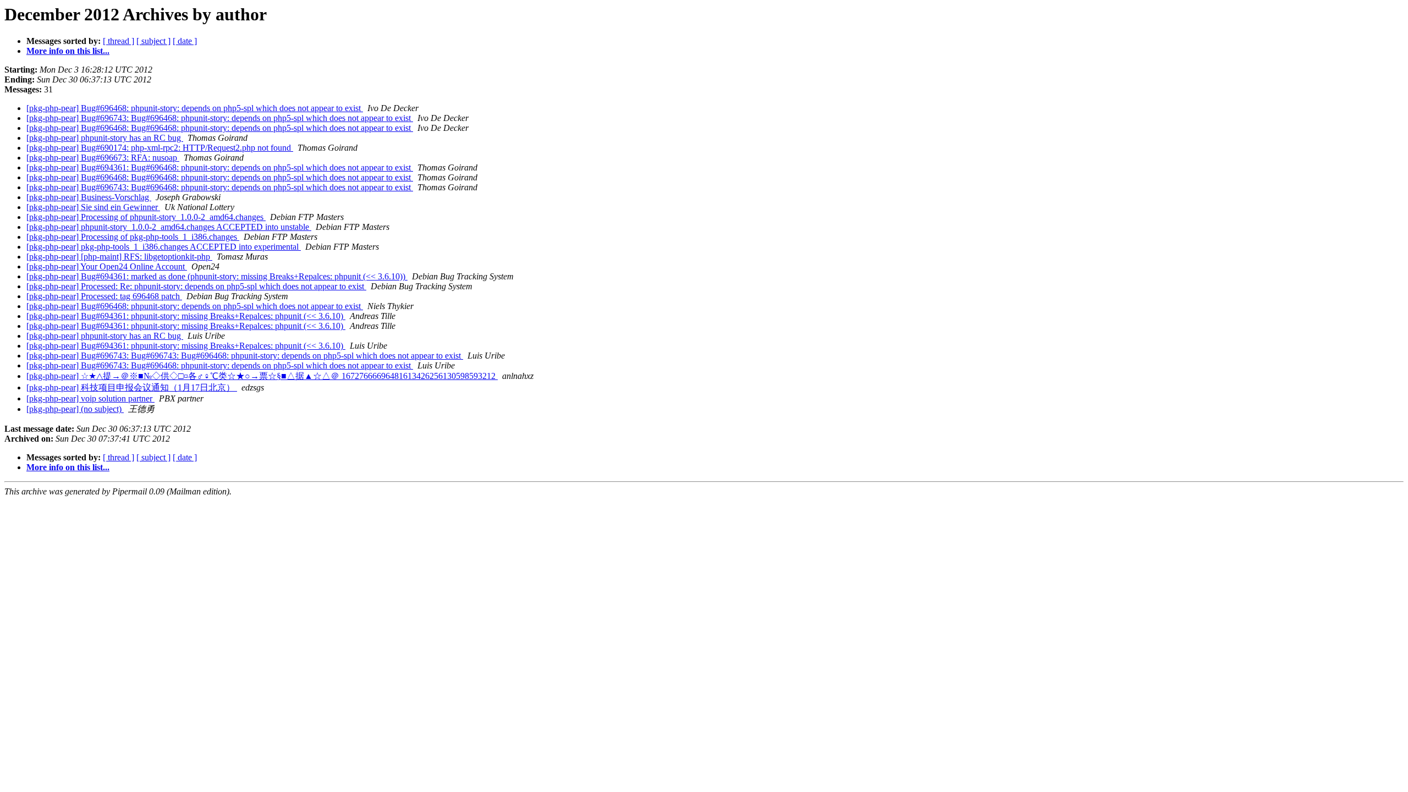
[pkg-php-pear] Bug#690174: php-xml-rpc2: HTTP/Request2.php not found (159, 147)
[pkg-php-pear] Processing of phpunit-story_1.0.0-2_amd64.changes (146, 217)
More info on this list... (67, 51)
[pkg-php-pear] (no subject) (75, 409)
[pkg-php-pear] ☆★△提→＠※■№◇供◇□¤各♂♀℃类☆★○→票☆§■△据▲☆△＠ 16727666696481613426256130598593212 (262, 376)
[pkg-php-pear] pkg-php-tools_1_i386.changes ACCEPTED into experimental (163, 246)
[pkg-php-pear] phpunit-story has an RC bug (104, 137)
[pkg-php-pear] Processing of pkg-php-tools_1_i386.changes (132, 236)
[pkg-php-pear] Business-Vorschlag (88, 197)
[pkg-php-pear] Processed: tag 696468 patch (104, 296)
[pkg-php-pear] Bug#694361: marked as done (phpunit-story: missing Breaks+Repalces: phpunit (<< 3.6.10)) (217, 276)
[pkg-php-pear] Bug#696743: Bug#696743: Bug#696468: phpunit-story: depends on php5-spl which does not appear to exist (244, 355)
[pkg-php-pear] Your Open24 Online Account (106, 266)
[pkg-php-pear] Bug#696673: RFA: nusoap (102, 157)
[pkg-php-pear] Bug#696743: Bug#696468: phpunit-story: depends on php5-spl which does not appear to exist (219, 118)
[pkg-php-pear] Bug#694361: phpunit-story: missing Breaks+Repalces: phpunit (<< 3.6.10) (185, 316)
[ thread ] (118, 41)
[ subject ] (153, 41)
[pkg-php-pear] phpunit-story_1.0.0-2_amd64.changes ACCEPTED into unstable (168, 227)
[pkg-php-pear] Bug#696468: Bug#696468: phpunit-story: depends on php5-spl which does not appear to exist (219, 128)
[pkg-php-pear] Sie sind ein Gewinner (93, 207)
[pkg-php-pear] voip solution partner (90, 398)
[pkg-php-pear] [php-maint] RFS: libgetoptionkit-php (119, 256)
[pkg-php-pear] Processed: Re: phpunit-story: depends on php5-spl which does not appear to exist (196, 286)
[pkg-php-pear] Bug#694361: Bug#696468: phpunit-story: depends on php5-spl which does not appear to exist (219, 167)
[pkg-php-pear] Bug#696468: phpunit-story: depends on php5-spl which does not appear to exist (194, 108)
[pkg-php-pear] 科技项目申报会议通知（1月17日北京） (131, 387)
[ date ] (185, 41)
